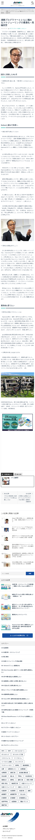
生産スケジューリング (8, 787)
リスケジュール (6, 758)
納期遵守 (4, 794)
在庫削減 (22, 769)
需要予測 (4, 805)
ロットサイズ (19, 761)
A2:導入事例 (4, 656)
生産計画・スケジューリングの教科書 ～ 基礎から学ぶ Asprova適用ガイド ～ (22, 586)
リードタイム (18, 758)
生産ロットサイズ (23, 787)
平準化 (20, 776)
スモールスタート (20, 751)
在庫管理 (4, 772)
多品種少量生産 (23, 772)
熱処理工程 (15, 783)
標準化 (12, 780)
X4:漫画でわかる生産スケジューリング (12, 741)
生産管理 (12, 790)
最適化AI (4, 780)
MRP (9, 751)
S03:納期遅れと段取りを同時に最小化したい (14, 681)
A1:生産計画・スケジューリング (10, 652)
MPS (3, 751)
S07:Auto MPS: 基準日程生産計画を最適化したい (15, 699)
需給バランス (24, 801)
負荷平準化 (5, 801)
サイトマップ (6, 831)
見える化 (22, 794)
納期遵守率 (13, 794)
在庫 (3, 769)
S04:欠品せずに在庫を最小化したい (11, 685)
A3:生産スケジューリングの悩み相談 (11, 661)
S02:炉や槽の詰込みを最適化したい (11, 676)
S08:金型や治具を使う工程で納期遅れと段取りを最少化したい (17, 704)
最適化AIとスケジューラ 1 (19, 614)
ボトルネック (5, 754)
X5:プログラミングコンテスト (9, 745)
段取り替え (5, 783)
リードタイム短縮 (7, 761)
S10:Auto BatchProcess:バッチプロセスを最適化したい (17, 717)
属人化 (12, 776)
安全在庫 (4, 776)
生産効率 (4, 790)
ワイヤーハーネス (7, 765)
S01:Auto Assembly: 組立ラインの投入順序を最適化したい (17, 671)
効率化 (17, 765)
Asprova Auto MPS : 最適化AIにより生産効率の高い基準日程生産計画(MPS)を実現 (22, 626)
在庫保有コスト (12, 769)
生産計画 (21, 790)
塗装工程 (12, 772)
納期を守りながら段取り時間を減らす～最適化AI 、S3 (22, 595)
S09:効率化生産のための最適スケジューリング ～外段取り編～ (17, 711)
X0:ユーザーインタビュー (8, 723)
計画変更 (4, 798)
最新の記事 (18, 474)
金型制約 (14, 801)
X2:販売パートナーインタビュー (10, 732)
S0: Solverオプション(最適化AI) (10, 665)
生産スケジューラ (27, 783)
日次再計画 (28, 776)
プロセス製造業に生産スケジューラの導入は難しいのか (10, 496)
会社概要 (5, 826)
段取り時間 (30, 780)
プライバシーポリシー (9, 829)
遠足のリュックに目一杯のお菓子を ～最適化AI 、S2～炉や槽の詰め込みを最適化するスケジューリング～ (23, 606)
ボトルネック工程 (18, 754)
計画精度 (12, 798)
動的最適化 (26, 765)
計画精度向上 (23, 798)
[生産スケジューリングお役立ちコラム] (17, 3)
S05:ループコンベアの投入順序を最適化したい (14, 690)
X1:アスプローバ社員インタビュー (18, 28)
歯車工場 (20, 780)
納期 (29, 790)
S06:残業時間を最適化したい (9, 694)
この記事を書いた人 (7, 474)
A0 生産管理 (4, 648)
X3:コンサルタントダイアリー (9, 736)
